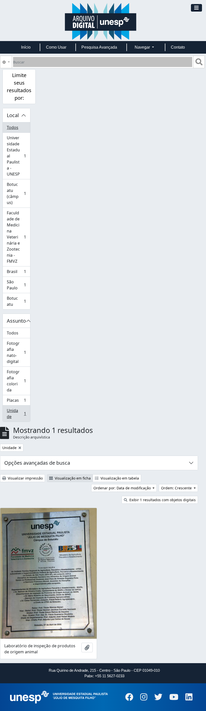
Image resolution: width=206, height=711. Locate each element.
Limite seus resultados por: (19, 86)
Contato (178, 47)
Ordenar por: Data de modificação (122, 488)
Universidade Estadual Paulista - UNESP (18, 156)
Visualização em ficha (72, 478)
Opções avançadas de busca (37, 462)
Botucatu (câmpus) (18, 193)
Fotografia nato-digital (18, 352)
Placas (18, 401)
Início (26, 47)
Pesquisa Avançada (99, 47)
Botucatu (18, 301)
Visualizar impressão (25, 478)
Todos (12, 127)
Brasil (18, 273)
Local (13, 115)
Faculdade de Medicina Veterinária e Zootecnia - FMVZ (18, 237)
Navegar (143, 47)
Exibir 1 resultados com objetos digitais (162, 499)
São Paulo (18, 285)
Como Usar (56, 47)
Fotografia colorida (18, 381)
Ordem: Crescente (177, 488)
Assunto (16, 320)
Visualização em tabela (119, 478)
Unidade (18, 413)
